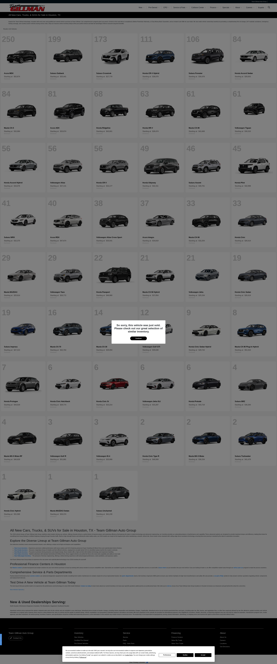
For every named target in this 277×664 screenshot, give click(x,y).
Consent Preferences (1, 639)
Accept (203, 655)
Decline (185, 655)
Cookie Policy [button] (129, 655)
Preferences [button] (82, 657)
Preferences (167, 655)
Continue (138, 338)
